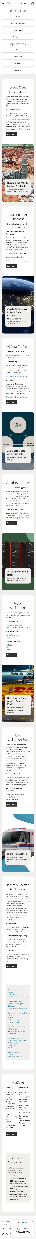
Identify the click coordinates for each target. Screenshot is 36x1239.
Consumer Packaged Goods (17, 1001)
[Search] (21, 3)
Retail (10, 1047)
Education (11, 1006)
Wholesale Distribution (15, 1057)
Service (8, 650)
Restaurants (12, 1045)
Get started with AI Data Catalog (16, 376)
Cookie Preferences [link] (7, 1225)
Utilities (10, 1054)
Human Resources (12, 635)
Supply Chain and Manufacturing (17, 627)
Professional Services (15, 1038)
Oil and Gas (12, 1034)
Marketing (9, 645)
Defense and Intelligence (16, 1004)
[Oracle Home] (8, 3)
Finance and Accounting (14, 625)
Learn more (11, 134)
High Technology (13, 1020)
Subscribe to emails (7, 1228)
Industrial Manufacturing (16, 1027)
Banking (10, 992)
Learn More (11, 402)
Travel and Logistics (14, 1052)
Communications (13, 994)
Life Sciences (12, 1029)
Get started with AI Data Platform (17, 397)
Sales (7, 647)
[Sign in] (29, 3)
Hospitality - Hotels (14, 1022)
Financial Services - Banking (17, 1008)
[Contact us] (32, 3)
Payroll (8, 637)
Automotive (12, 990)
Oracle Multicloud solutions (15, 257)
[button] (3, 3)
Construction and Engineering (18, 997)
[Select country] (25, 3)
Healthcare (11, 1017)
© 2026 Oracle (6, 1221)
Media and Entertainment (16, 1031)
